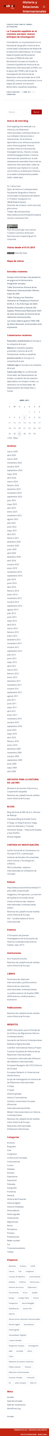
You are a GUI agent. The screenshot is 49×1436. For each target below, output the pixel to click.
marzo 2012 (12, 669)
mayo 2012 (12, 662)
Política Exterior (15, 1367)
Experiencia (12, 1176)
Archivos (11, 1142)
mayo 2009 (12, 767)
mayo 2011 (12, 707)
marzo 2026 (12, 451)
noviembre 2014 (14, 572)
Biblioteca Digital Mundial (18, 1044)
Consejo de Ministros (17, 1277)
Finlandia (11, 1184)
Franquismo (13, 1303)
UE (10, 1383)
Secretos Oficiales (15, 1377)
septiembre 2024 (14, 470)
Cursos (10, 1165)
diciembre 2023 (14, 489)
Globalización (14, 1308)
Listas (11, 1356)
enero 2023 (12, 511)
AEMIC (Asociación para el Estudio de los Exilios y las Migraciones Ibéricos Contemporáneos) (23, 1033)
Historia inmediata (15, 1206)
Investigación (33, 1346)
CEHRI (32, 1266)
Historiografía (13, 1214)
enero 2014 (12, 594)
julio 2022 (11, 523)
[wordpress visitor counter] (10, 253)
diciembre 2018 (14, 557)
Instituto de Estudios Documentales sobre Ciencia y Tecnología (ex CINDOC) (23, 860)
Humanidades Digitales (17, 1335)
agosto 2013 (12, 609)
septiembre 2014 (14, 575)
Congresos (12, 1154)
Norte (9, 1225)
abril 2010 (11, 737)
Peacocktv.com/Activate (18, 341)
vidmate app (13, 365)
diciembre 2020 (14, 541)
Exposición (12, 1180)
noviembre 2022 (14, 515)
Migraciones (12, 1221)
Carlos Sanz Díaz (14, 372)
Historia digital (13, 1203)
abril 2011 (11, 711)
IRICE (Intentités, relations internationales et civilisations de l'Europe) (21, 870)
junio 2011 (11, 703)
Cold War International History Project (24, 1047)
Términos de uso (20, 1430)
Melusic (10, 348)
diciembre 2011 (14, 681)
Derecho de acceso (16, 1287)
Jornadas (19, 1351)
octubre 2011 (13, 688)
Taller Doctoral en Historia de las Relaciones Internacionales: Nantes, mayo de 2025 (23, 290)
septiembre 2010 (14, 726)
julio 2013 (11, 613)
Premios (11, 1233)
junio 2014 (11, 583)
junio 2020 (11, 549)
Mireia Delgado (14, 836)
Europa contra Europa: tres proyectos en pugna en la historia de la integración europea (24, 280)
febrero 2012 (13, 673)
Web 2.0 (33, 1383)
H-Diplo (10, 1086)
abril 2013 (11, 624)
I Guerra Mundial (15, 1340)
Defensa (22, 1282)
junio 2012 (11, 658)
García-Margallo (28, 1303)
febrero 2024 (13, 485)
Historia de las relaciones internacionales (24, 1319)
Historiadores (12, 27)
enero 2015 (12, 568)
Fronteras (11, 1191)
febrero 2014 (13, 590)
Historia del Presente (16, 1199)
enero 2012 (12, 677)
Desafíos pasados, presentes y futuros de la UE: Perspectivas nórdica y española (21, 351)
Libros (29, 1351)
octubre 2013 (13, 602)
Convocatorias (13, 24)
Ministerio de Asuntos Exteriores (21, 1361)
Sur (8, 1244)
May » (16, 438)
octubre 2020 (13, 545)
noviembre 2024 (14, 462)
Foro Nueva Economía (17, 958)
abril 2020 (11, 553)
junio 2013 (11, 617)
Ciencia (11, 1271)
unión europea (20, 1383)
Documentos (14, 1292)
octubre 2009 (13, 756)
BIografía (11, 1146)
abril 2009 (11, 771)
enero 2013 (12, 636)
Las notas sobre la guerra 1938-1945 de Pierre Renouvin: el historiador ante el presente (24, 324)
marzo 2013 (12, 628)
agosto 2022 (12, 519)
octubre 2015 (13, 564)
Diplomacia (32, 1287)
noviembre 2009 (14, 752)
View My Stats (21, 253)
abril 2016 (11, 560)
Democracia (34, 1282)
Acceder (10, 1397)
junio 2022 (11, 526)
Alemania (12, 1266)
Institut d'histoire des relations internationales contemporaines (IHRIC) (21, 904)
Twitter (10, 1252)
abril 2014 (11, 587)
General (29, 24)
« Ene (9, 438)
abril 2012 (11, 666)
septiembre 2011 (14, 692)
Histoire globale (14, 1093)
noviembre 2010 (14, 718)
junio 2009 (11, 763)
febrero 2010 (13, 741)
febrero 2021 (13, 538)
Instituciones (13, 1218)
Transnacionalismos (16, 1248)
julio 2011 (11, 700)
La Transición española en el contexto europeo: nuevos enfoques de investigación (22, 34)
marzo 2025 (12, 459)
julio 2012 (11, 654)
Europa (11, 1298)
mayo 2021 (12, 530)
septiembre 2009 (14, 760)
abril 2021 (11, 534)
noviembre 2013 (14, 598)
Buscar (36, 112)
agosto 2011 (12, 696)
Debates (22, 24)
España (34, 1292)
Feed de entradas (14, 1401)
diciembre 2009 (14, 749)
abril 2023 (11, 508)
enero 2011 (12, 715)
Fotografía (12, 1188)
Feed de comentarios (16, 1404)
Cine (9, 1150)
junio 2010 (11, 730)
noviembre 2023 (14, 493)
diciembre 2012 (14, 639)
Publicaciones (13, 1236)
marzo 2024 (12, 481)
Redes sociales (13, 1240)
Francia (36, 1298)
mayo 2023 (12, 504)
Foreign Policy (23, 1298)
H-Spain (10, 1090)
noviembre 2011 (14, 685)
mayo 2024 (12, 474)
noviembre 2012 (14, 643)
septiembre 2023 (14, 496)
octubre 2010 (13, 722)
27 (19, 433)
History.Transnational (17, 1097)
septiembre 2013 (14, 606)
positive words (14, 358)
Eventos (10, 1173)
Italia (10, 1351)
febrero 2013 (13, 632)
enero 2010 (12, 745)
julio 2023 (11, 500)
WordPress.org (14, 1408)
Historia (12, 1314)
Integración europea (16, 1346)
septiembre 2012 (14, 651)
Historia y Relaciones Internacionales (34, 6)
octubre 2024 (13, 466)
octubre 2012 (13, 647)
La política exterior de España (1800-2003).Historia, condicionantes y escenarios (23, 996)
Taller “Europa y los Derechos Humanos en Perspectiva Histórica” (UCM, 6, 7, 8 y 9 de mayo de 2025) (23, 300)
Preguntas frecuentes (38, 1430)
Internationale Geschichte (18, 1108)
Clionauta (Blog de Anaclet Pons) (21, 819)
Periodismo (12, 1229)
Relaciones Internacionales (19, 1372)
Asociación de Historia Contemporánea (24, 1040)
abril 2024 (11, 477)
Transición (30, 1377)
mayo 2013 (12, 620)
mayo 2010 (12, 733)
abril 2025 (11, 455)
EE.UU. (25, 1292)
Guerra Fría (27, 1308)
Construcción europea (17, 1157)
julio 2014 (11, 579)
